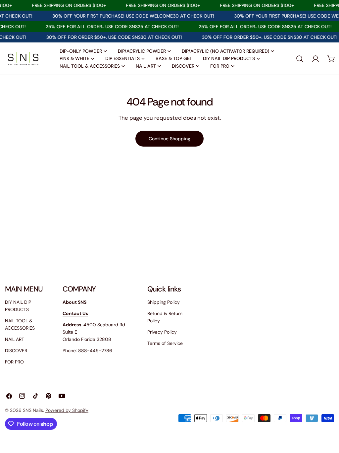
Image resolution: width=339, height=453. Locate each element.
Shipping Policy (163, 302)
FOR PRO (14, 362)
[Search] (299, 58)
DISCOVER (16, 351)
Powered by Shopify (66, 410)
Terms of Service (165, 343)
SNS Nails (33, 410)
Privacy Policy (162, 332)
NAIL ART (14, 339)
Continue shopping (169, 139)
